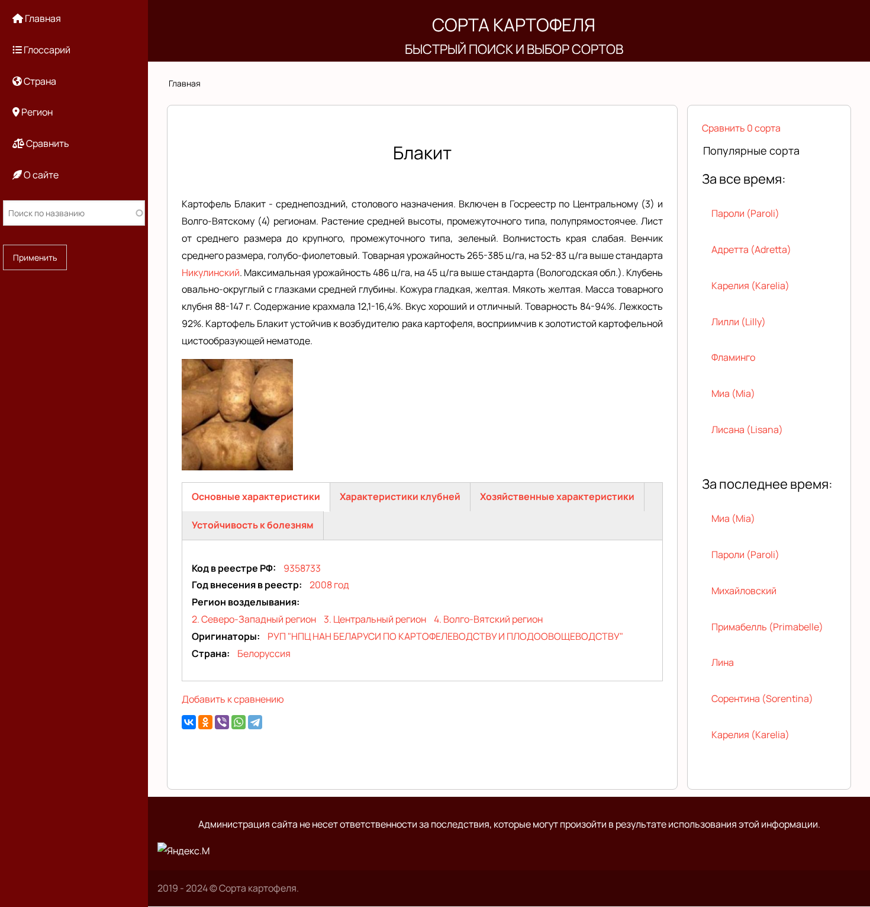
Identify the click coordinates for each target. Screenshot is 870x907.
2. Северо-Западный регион (254, 619)
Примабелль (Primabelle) (767, 626)
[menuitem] (74, 18)
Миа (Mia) (733, 393)
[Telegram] (255, 722)
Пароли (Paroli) (745, 213)
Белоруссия (264, 653)
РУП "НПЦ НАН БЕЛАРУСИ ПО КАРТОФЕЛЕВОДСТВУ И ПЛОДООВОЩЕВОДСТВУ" (445, 636)
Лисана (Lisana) (747, 429)
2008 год (329, 584)
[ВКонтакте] (189, 722)
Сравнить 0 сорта (741, 127)
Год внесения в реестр (245, 584)
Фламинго (733, 357)
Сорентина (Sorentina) (762, 698)
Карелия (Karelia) (750, 285)
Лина (722, 662)
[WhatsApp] (238, 722)
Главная (185, 83)
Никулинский (211, 272)
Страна (209, 653)
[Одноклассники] (205, 722)
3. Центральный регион (375, 619)
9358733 (302, 568)
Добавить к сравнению (233, 699)
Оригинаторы (224, 636)
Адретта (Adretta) (751, 249)
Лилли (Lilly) (738, 321)
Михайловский (743, 590)
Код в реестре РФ (232, 568)
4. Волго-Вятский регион (488, 619)
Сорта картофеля (513, 24)
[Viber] (222, 722)
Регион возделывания (244, 601)
